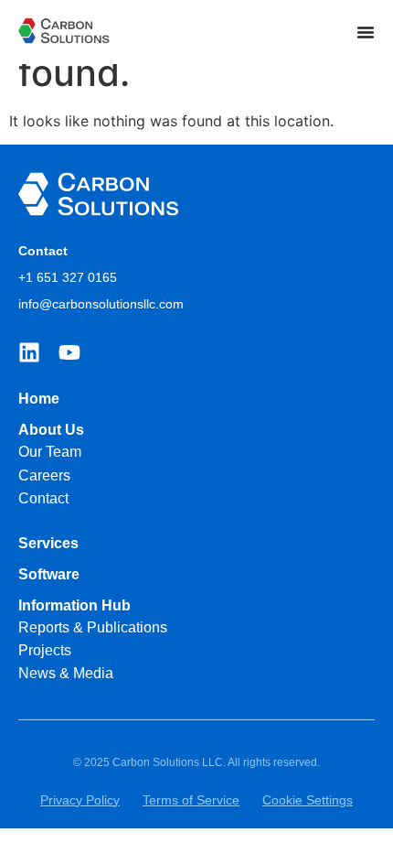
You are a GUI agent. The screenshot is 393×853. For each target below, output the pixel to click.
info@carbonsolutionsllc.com (101, 304)
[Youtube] (69, 352)
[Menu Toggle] (365, 32)
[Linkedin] (29, 352)
